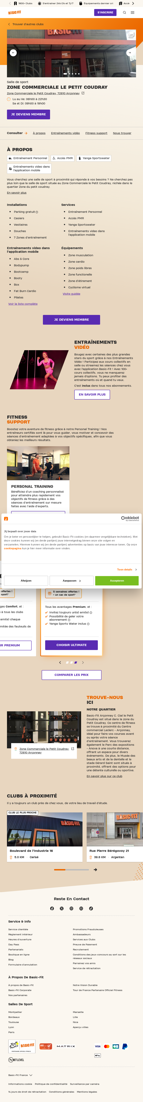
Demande (123, 12)
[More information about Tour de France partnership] (21, 1046)
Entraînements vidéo (65, 133)
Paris (11, 1032)
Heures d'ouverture (19, 939)
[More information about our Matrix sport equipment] (65, 1046)
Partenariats (15, 949)
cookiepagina (12, 548)
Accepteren (117, 580)
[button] (9, 3)
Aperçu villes (80, 1027)
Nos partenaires (17, 995)
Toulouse (13, 1022)
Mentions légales (87, 1092)
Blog (11, 960)
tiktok (91, 908)
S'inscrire (105, 12)
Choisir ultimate (72, 645)
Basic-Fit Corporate (19, 990)
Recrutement (81, 949)
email (81, 908)
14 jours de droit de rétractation (27, 1092)
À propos (39, 133)
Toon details (124, 569)
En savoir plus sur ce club (104, 776)
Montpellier (15, 1012)
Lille (75, 1017)
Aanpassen (69, 580)
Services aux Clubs (84, 939)
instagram (71, 908)
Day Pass (13, 944)
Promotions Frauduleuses (88, 929)
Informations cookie (20, 1084)
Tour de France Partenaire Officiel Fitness (97, 990)
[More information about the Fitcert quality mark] (46, 1046)
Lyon (11, 1027)
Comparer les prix (71, 675)
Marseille (78, 1012)
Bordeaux (14, 1017)
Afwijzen (26, 580)
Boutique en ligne (18, 954)
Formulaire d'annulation (22, 965)
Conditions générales (61, 1092)
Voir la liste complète (22, 304)
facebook (52, 908)
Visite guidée (71, 294)
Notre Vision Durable (85, 985)
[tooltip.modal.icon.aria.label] (37, 212)
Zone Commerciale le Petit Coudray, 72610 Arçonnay (43, 93)
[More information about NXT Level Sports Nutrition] (16, 1059)
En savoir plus (17, 192)
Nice (75, 1022)
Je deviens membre (28, 114)
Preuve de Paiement (85, 944)
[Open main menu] (132, 12)
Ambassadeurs (82, 934)
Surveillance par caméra (84, 1084)
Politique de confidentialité (51, 1084)
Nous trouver (122, 133)
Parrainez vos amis (84, 963)
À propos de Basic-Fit (21, 985)
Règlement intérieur (20, 934)
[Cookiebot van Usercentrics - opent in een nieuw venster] (123, 518)
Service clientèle (18, 929)
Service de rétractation (86, 968)
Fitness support (96, 133)
